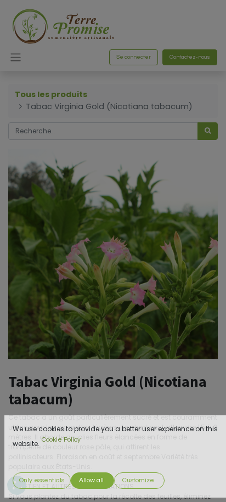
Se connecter (133, 57)
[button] (42, 480)
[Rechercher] (207, 131)
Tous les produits (51, 94)
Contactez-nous (190, 57)
